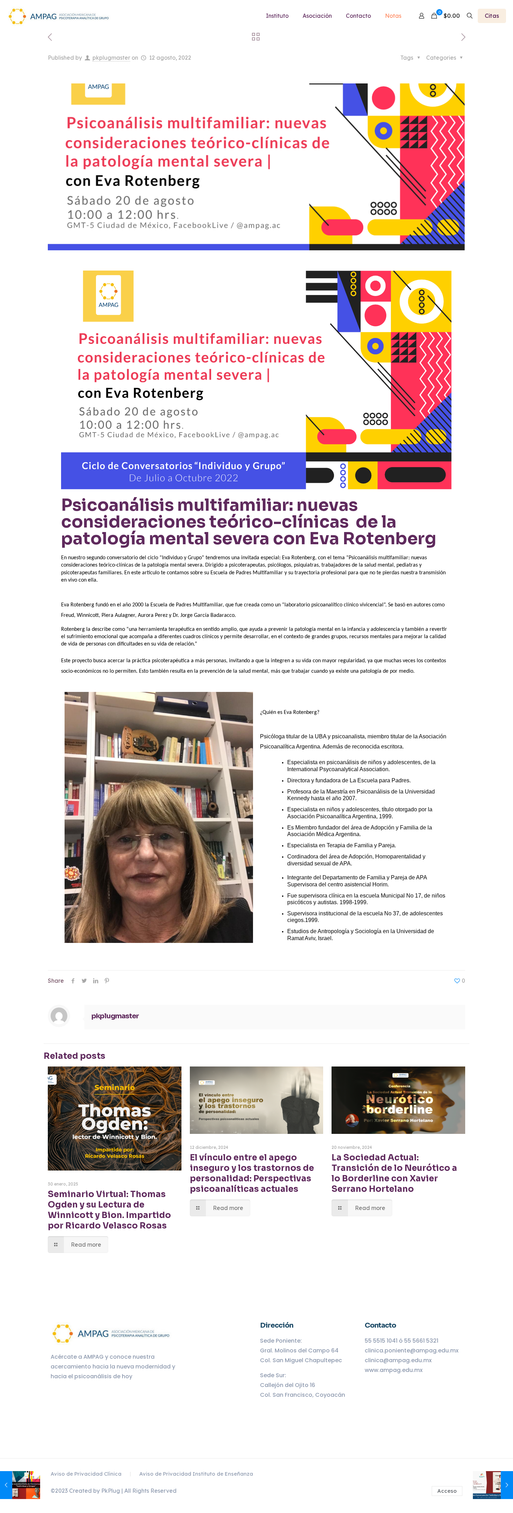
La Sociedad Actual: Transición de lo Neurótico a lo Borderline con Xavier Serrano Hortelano (394, 1173)
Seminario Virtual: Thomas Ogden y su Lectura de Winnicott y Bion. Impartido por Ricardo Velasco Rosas (109, 1210)
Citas (492, 15)
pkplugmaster (111, 57)
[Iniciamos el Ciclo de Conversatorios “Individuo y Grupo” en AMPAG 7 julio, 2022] (20, 1485)
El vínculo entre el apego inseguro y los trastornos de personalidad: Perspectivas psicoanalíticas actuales (252, 1173)
